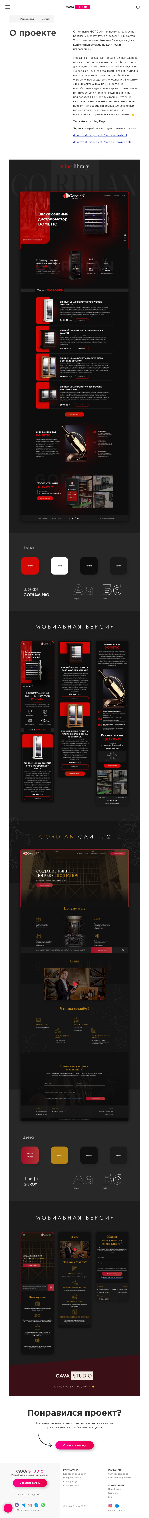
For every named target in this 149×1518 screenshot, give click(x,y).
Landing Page (70, 1481)
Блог (110, 1497)
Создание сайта (71, 1485)
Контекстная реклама (119, 1478)
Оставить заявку (74, 1445)
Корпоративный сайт (74, 1474)
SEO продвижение (118, 1474)
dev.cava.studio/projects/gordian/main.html (100, 135)
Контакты (113, 1493)
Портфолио (114, 1489)
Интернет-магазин (72, 1478)
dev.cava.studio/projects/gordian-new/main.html (103, 142)
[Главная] (13, 19)
